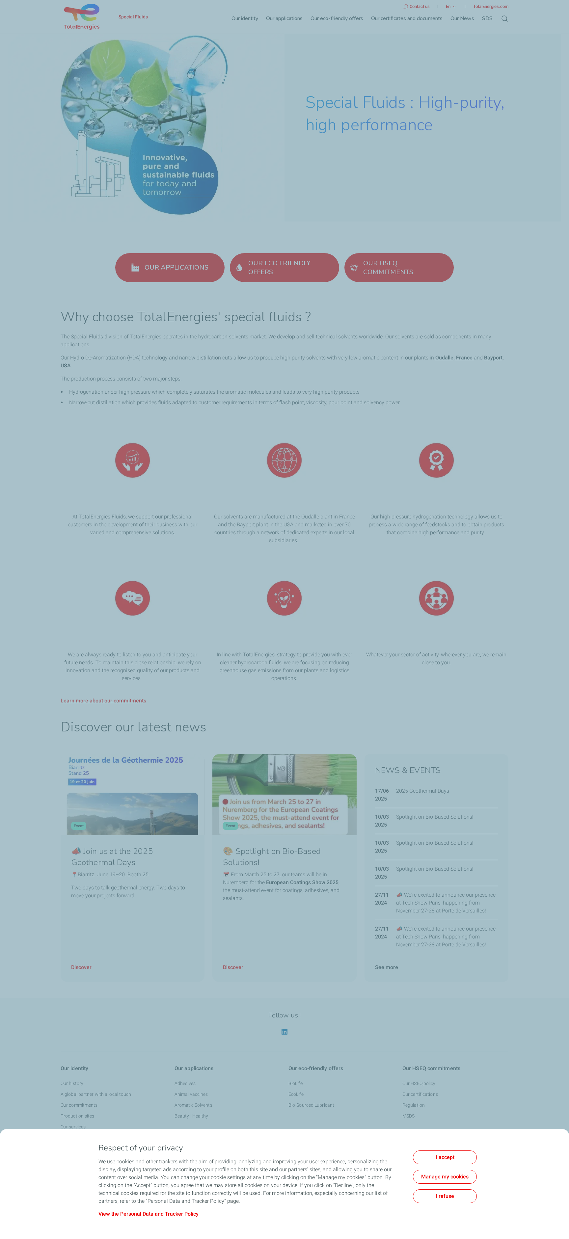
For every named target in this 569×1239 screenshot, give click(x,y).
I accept (445, 1157)
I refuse (445, 1196)
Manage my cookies (445, 1176)
